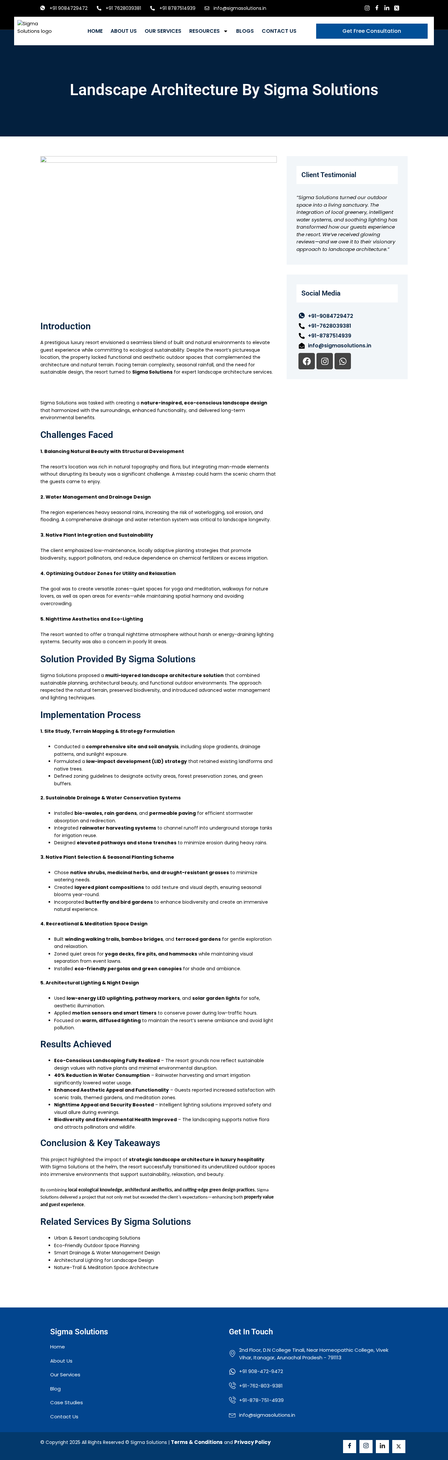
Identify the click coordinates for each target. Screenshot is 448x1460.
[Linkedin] (387, 8)
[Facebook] (377, 8)
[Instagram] (367, 8)
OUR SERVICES (163, 31)
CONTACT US (279, 31)
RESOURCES (204, 31)
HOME (95, 31)
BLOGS (245, 31)
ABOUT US (124, 31)
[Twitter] (396, 8)
